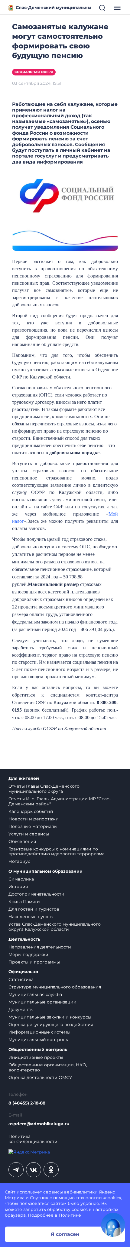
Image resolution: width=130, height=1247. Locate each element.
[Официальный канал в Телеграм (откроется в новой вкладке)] (16, 1169)
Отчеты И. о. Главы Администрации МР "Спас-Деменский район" (59, 801)
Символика (21, 879)
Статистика (21, 979)
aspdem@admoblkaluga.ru (39, 1123)
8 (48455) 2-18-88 (26, 1103)
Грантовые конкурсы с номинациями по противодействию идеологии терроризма (56, 851)
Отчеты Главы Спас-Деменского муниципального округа (44, 788)
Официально (23, 971)
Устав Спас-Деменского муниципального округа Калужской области (54, 926)
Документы (21, 1009)
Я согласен (65, 1234)
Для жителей (23, 778)
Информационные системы (39, 1032)
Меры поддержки (28, 954)
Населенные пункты (31, 916)
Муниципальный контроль (38, 1039)
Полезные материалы (32, 826)
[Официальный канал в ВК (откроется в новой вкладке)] (33, 1169)
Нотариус (19, 861)
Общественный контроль (37, 1049)
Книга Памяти (24, 901)
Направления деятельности (39, 947)
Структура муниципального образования (54, 987)
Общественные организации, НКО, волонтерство (47, 1067)
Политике (70, 1215)
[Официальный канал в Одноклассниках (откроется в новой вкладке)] (51, 1169)
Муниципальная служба (35, 994)
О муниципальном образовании (45, 871)
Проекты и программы (34, 962)
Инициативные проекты (35, 1057)
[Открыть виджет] (113, 1225)
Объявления (22, 841)
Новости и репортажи (33, 819)
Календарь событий (30, 811)
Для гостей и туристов (33, 909)
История (18, 886)
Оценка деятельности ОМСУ (40, 1077)
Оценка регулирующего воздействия (50, 1024)
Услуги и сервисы (28, 834)
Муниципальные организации (42, 1002)
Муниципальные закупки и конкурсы (49, 1017)
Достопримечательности (36, 894)
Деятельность (24, 939)
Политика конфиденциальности (32, 1139)
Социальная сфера (34, 72)
